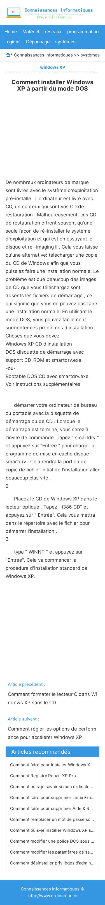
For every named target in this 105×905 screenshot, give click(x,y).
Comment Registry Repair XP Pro (43, 775)
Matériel (30, 31)
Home (10, 31)
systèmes (65, 41)
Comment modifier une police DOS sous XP (53, 841)
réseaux (53, 31)
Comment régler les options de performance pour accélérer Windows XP (52, 733)
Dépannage (38, 41)
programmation (83, 31)
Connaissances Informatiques (43, 55)
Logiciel (12, 41)
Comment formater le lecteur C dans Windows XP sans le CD (52, 698)
